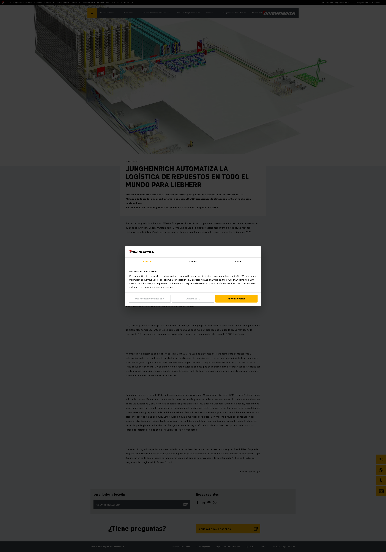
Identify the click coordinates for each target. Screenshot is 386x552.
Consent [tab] (147, 261)
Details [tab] (193, 261)
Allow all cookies (236, 298)
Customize (191, 298)
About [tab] (238, 261)
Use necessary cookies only (149, 298)
